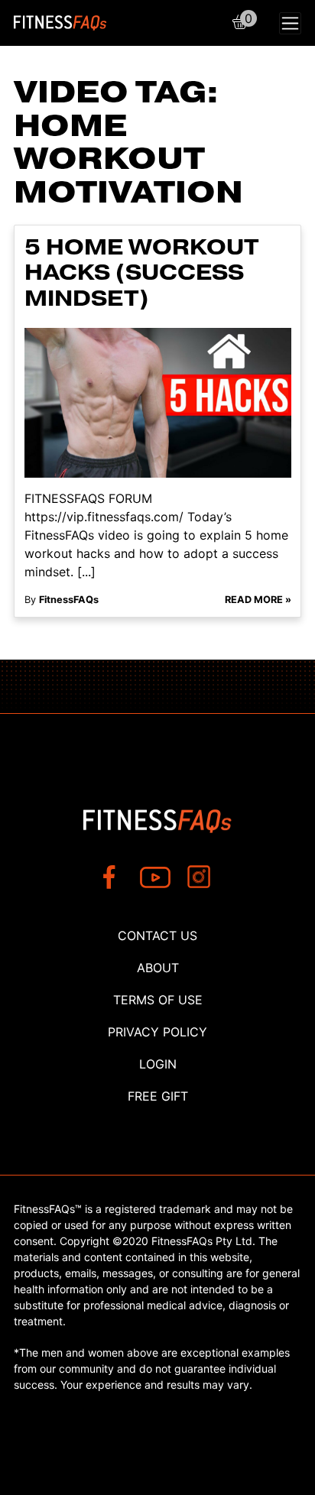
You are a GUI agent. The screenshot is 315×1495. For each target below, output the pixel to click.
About (158, 967)
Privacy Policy (157, 1031)
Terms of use (158, 999)
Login (158, 1064)
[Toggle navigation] (290, 23)
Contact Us (157, 935)
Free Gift (158, 1096)
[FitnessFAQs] (60, 23)
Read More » (258, 599)
